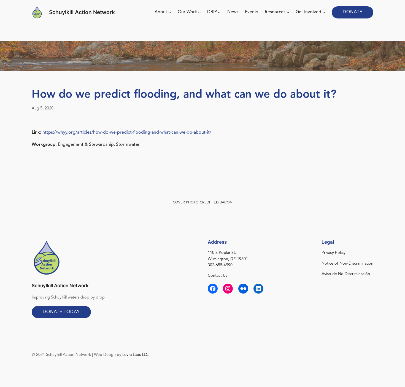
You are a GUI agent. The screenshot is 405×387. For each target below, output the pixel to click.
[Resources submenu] (288, 12)
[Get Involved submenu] (323, 12)
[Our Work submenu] (199, 12)
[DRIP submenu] (219, 12)
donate (352, 12)
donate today (61, 312)
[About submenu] (169, 12)
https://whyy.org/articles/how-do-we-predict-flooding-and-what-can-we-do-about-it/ (126, 132)
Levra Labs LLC (135, 355)
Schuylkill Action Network (82, 12)
